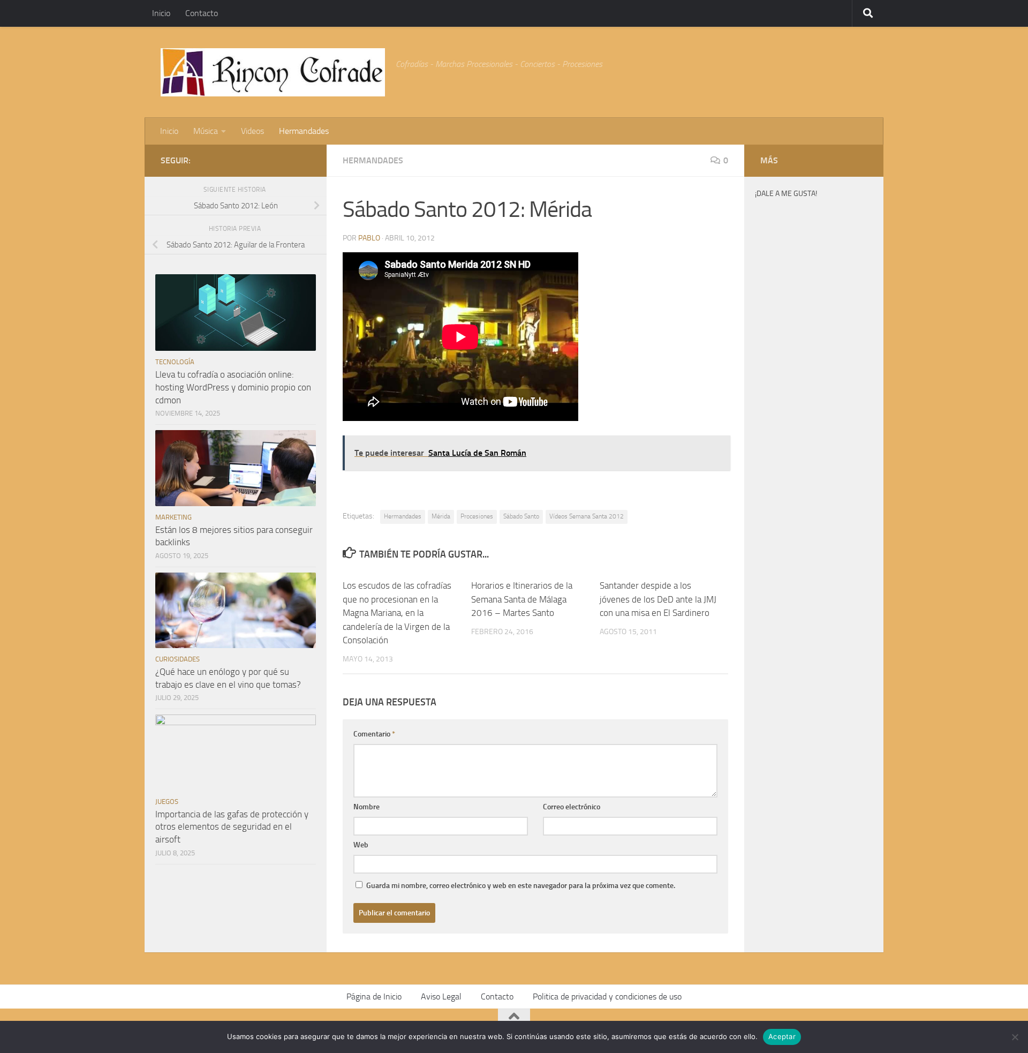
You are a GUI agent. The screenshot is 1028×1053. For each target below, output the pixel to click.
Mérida (441, 516)
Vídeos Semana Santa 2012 (586, 516)
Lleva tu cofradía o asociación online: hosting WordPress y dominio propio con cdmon (233, 387)
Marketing (173, 517)
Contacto (201, 13)
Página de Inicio (374, 996)
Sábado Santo (521, 516)
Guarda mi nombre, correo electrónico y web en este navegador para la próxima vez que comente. (520, 885)
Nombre (366, 806)
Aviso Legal (441, 996)
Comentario (374, 734)
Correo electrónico (571, 806)
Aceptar (782, 1036)
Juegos (166, 802)
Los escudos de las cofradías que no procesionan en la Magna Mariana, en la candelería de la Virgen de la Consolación (397, 612)
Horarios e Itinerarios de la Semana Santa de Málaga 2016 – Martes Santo (521, 599)
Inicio (161, 13)
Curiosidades (177, 659)
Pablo (369, 238)
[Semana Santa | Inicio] (273, 72)
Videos (252, 131)
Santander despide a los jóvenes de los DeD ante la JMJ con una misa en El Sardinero (658, 599)
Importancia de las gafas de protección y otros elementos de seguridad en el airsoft (231, 827)
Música (205, 131)
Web (360, 844)
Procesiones (476, 516)
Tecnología (174, 362)
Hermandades (304, 131)
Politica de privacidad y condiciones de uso (607, 996)
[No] (1014, 1037)
